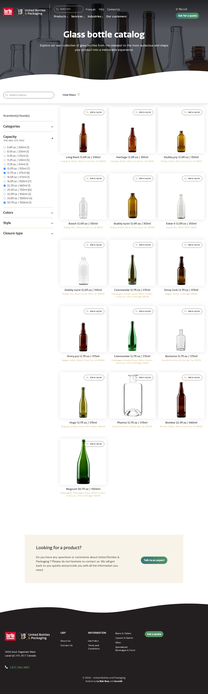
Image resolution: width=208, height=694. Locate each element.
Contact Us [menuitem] (113, 9)
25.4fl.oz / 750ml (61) (19, 189)
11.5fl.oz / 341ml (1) (17, 164)
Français (91, 9)
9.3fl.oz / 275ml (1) (17, 155)
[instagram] (197, 635)
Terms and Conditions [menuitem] (94, 647)
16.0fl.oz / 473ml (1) (18, 177)
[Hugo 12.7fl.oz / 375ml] (83, 404)
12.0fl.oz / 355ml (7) (18, 168)
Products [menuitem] (60, 16)
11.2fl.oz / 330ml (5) (18, 160)
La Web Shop (103, 681)
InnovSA (118, 681)
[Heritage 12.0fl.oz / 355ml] (132, 139)
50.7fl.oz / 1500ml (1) (19, 202)
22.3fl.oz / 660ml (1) (18, 185)
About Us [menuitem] (65, 640)
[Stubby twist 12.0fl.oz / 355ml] (132, 205)
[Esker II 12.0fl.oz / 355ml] (181, 205)
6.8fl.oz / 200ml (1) (18, 147)
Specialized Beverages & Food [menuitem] (125, 649)
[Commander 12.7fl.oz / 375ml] (132, 271)
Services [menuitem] (77, 16)
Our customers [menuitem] (116, 16)
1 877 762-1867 (20, 667)
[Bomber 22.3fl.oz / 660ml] (181, 404)
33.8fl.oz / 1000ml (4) (19, 198)
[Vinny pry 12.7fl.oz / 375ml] (83, 338)
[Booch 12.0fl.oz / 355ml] (83, 205)
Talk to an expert (154, 560)
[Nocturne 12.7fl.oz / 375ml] (181, 338)
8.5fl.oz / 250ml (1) (18, 151)
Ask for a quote (187, 15)
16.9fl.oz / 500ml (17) (19, 181)
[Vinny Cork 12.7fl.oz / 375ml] (181, 271)
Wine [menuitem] (118, 642)
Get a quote (154, 634)
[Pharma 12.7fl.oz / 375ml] (132, 404)
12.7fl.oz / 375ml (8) (18, 172)
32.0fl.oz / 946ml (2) (19, 194)
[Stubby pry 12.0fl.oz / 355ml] (181, 139)
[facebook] (184, 635)
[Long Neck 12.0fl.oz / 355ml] (83, 139)
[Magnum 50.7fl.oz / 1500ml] (83, 470)
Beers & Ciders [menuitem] (123, 633)
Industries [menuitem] (94, 16)
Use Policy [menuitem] (93, 640)
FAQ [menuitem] (101, 9)
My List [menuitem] (183, 9)
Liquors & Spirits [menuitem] (124, 637)
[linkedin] (190, 635)
